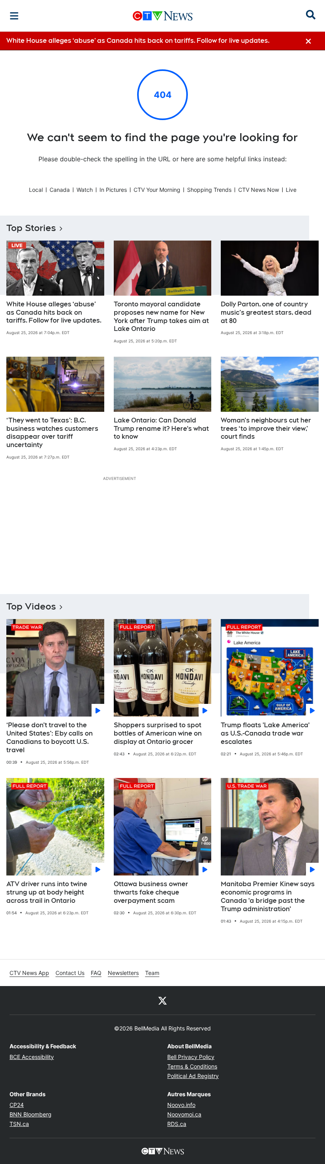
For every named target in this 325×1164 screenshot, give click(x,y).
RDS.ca (176, 1123)
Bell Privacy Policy (190, 1056)
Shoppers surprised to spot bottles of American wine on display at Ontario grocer (158, 733)
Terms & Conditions (192, 1066)
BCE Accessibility (32, 1056)
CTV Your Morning (157, 189)
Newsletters (123, 972)
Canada (60, 189)
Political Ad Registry (193, 1075)
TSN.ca (19, 1123)
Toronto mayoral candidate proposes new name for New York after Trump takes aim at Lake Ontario (161, 316)
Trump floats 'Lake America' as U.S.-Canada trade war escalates (265, 733)
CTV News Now (258, 189)
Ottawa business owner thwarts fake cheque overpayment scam (151, 892)
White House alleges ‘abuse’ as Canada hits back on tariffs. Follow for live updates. (53, 312)
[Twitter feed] (162, 1000)
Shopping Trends (209, 189)
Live (291, 189)
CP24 (17, 1104)
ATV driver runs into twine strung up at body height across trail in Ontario (46, 892)
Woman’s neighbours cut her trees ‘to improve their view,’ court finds (266, 429)
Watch (84, 189)
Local (36, 189)
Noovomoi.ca (184, 1114)
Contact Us (69, 972)
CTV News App (29, 972)
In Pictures (113, 189)
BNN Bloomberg (31, 1114)
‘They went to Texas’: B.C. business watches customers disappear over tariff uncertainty (52, 433)
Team (152, 972)
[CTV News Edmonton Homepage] (163, 16)
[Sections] (14, 16)
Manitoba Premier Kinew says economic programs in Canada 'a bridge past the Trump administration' (268, 896)
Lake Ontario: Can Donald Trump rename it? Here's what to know (161, 429)
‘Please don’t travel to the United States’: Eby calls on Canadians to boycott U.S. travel (49, 737)
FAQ (96, 972)
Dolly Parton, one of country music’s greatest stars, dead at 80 (266, 312)
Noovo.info (181, 1104)
